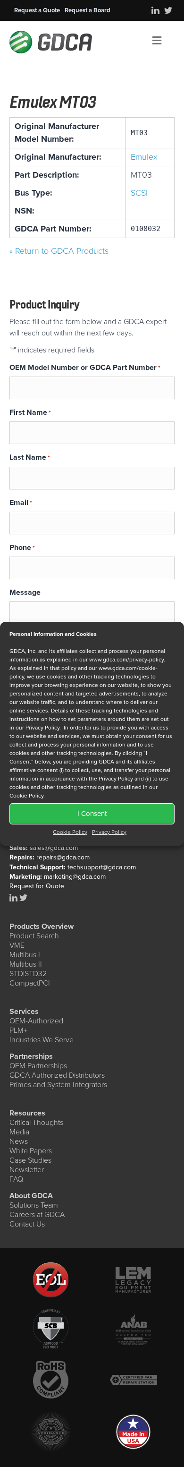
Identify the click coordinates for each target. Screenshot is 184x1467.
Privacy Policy (109, 832)
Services (24, 1011)
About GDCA (31, 1195)
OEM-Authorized (36, 1020)
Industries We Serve (41, 1039)
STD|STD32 (28, 973)
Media (19, 1131)
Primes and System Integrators (58, 1084)
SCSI (139, 193)
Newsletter (26, 1169)
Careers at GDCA (37, 1214)
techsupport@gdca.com (101, 867)
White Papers (30, 1150)
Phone (22, 547)
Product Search (34, 935)
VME (17, 945)
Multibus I (24, 954)
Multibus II (25, 964)
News (18, 1141)
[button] (37, 10)
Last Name (29, 457)
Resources (27, 1112)
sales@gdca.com (54, 848)
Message (25, 592)
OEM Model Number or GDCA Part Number (84, 367)
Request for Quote (36, 886)
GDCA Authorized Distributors (57, 1075)
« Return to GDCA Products (59, 251)
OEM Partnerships (38, 1065)
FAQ (16, 1179)
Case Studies (30, 1160)
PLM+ (18, 1030)
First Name (30, 412)
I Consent (92, 813)
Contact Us (27, 1223)
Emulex (144, 157)
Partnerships (31, 1056)
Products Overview (41, 926)
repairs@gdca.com (63, 857)
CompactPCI (29, 983)
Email (20, 502)
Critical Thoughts (36, 1122)
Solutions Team (33, 1205)
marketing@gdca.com (75, 877)
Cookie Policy (70, 832)
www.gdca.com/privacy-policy (126, 659)
